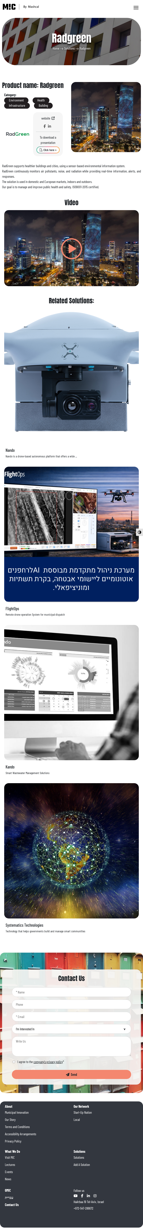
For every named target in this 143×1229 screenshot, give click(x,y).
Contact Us (12, 1205)
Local (77, 1119)
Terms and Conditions (17, 1127)
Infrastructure (17, 105)
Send (73, 1074)
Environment (16, 100)
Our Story (10, 1119)
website (46, 118)
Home (56, 48)
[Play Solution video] (71, 248)
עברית (9, 1197)
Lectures (10, 1164)
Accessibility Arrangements (20, 1134)
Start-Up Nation (83, 1112)
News (8, 1179)
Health (41, 100)
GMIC (8, 1190)
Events (9, 1172)
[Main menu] (136, 7)
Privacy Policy (13, 1141)
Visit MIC (10, 1157)
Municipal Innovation (17, 1112)
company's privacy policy (48, 1062)
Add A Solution (82, 1164)
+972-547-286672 (83, 1208)
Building (43, 105)
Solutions (69, 48)
